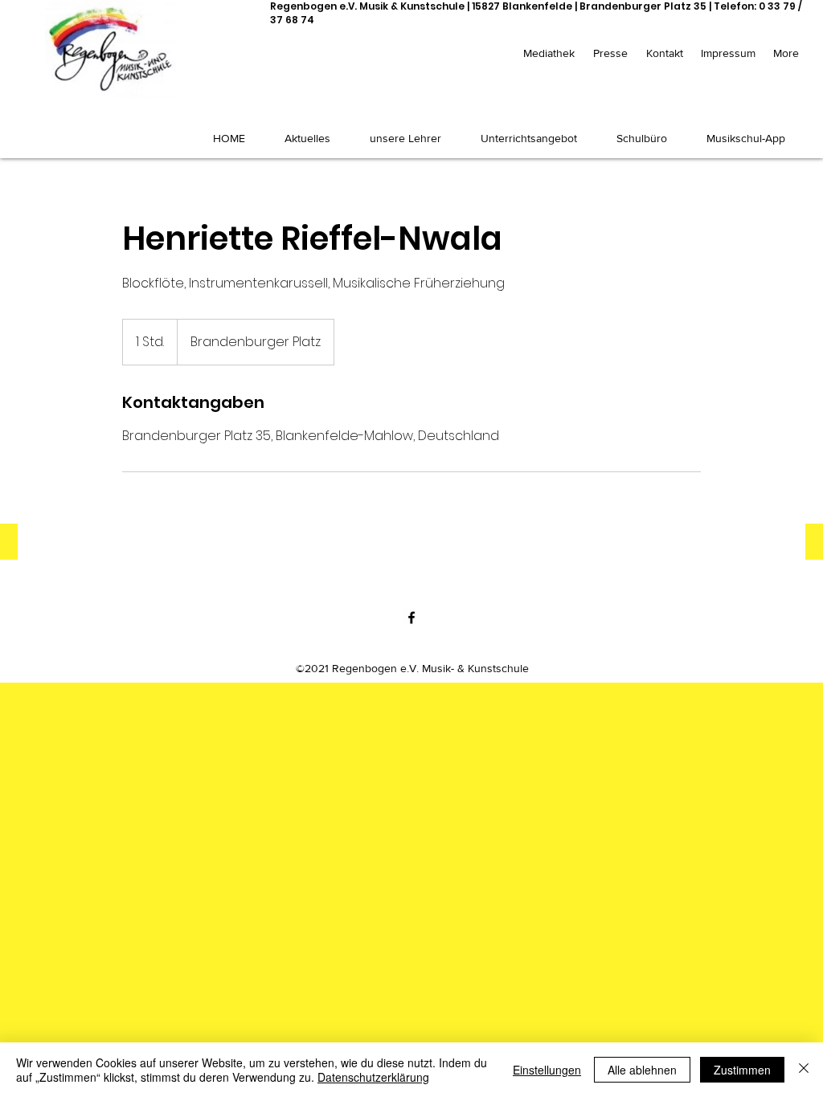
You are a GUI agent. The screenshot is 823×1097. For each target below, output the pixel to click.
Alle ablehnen (642, 1070)
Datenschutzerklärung (373, 1077)
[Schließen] (803, 1069)
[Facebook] (411, 618)
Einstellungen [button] (547, 1070)
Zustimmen (742, 1070)
